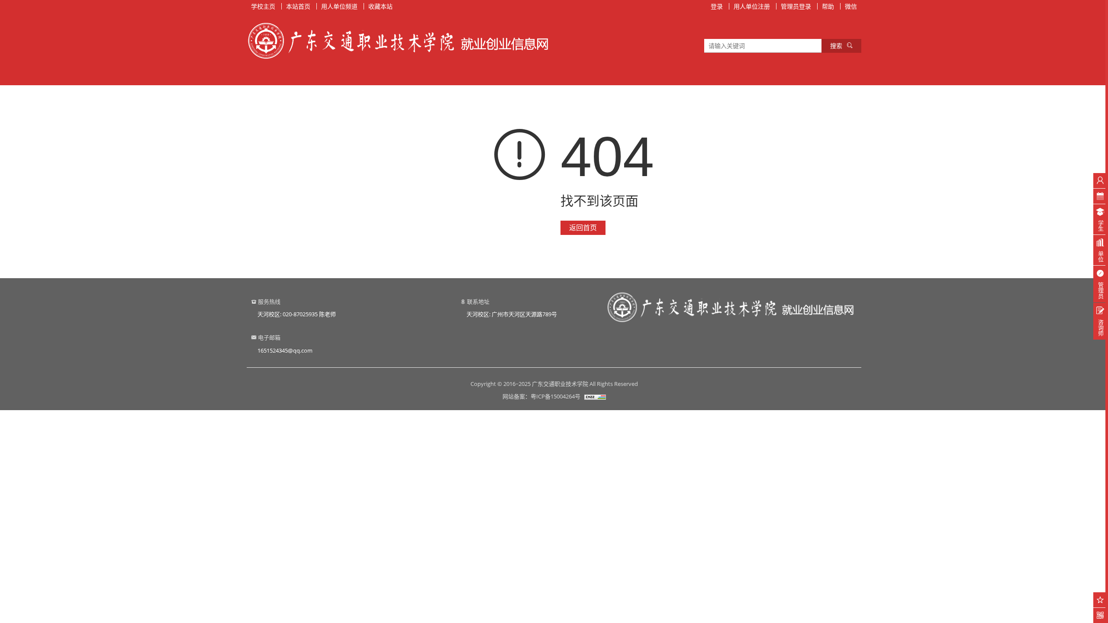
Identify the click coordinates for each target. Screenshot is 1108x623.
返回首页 (583, 227)
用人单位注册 (752, 6)
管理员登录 (796, 6)
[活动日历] (1100, 196)
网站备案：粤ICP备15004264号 (541, 396)
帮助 (828, 6)
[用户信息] (1100, 180)
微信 (851, 6)
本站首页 (298, 6)
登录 (717, 6)
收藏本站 (380, 6)
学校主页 (263, 6)
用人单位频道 (339, 6)
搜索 (836, 46)
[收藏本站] (1100, 599)
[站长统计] (595, 396)
